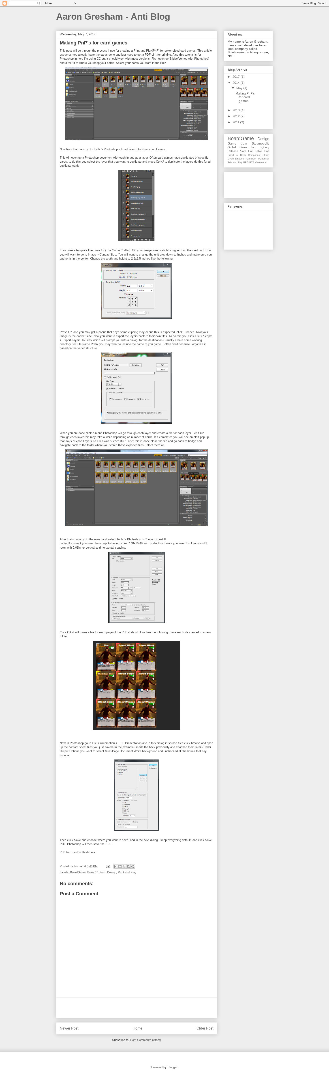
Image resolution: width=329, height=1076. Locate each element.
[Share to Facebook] (128, 866)
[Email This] (115, 866)
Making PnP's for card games (245, 97)
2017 (237, 76)
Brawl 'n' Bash (96, 872)
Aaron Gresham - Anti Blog (113, 16)
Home (137, 1028)
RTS (251, 162)
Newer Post (69, 1028)
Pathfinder (251, 158)
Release (233, 151)
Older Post (205, 1028)
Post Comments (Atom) (145, 1040)
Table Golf (262, 151)
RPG (246, 162)
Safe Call (246, 151)
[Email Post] (107, 866)
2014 (237, 82)
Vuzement (260, 162)
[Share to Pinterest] (132, 866)
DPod (231, 158)
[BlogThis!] (120, 866)
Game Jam (237, 143)
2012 (237, 116)
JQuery (264, 147)
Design (111, 872)
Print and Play (127, 872)
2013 (237, 110)
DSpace (239, 158)
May (239, 88)
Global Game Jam (242, 147)
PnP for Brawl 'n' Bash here (77, 852)
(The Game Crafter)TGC (120, 250)
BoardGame (77, 872)
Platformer (263, 158)
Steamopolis (260, 143)
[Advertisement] (136, 1007)
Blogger (172, 1067)
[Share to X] (124, 866)
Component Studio (258, 155)
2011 (236, 122)
